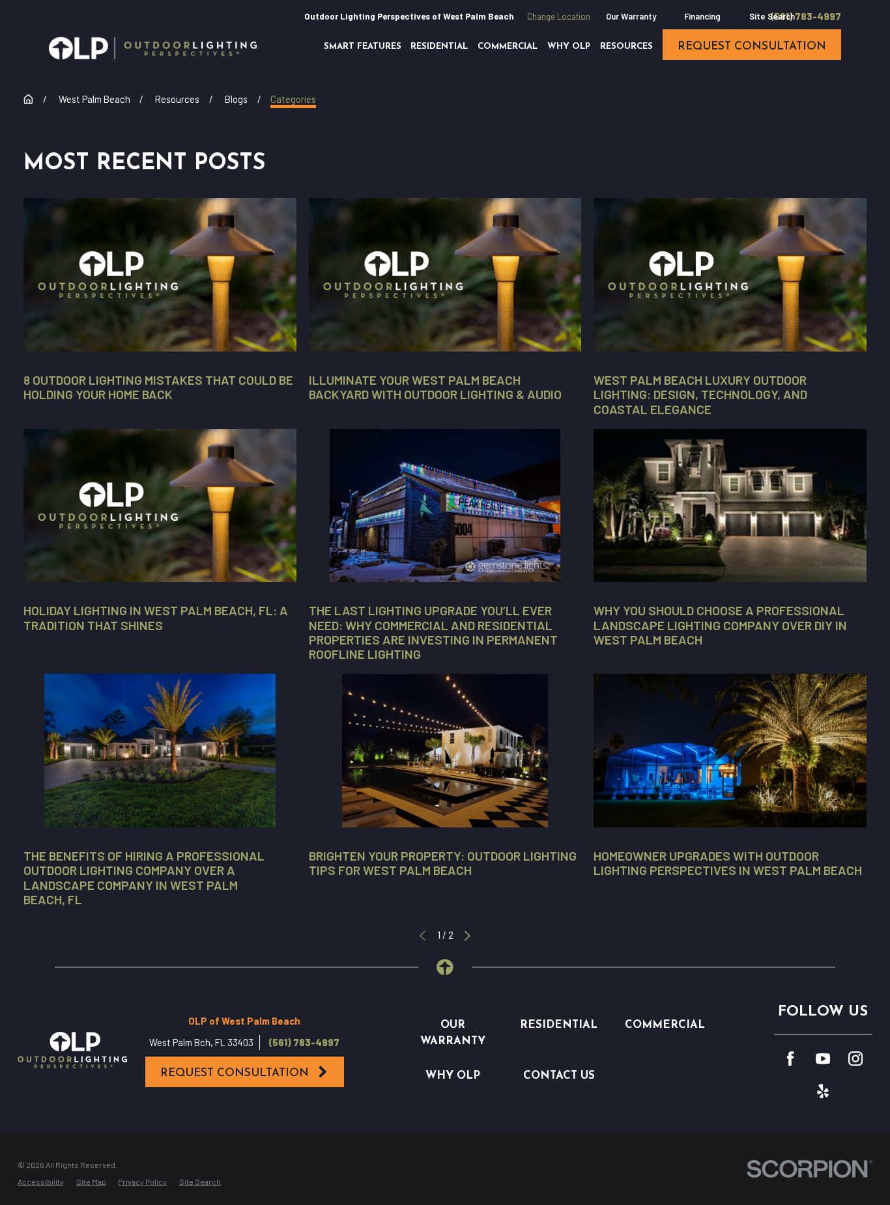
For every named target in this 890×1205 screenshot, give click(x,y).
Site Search (772, 16)
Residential (558, 1025)
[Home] (153, 48)
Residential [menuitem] (439, 46)
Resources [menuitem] (626, 46)
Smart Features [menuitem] (362, 46)
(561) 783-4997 (806, 16)
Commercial (665, 1025)
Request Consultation (234, 1073)
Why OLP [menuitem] (568, 46)
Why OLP (452, 1075)
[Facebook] (790, 1058)
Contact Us (559, 1075)
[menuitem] (41, 1181)
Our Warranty (631, 16)
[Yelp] (823, 1091)
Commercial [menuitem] (508, 46)
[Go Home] (28, 99)
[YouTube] (823, 1058)
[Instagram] (855, 1058)
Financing (702, 16)
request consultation (752, 46)
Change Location (558, 16)
